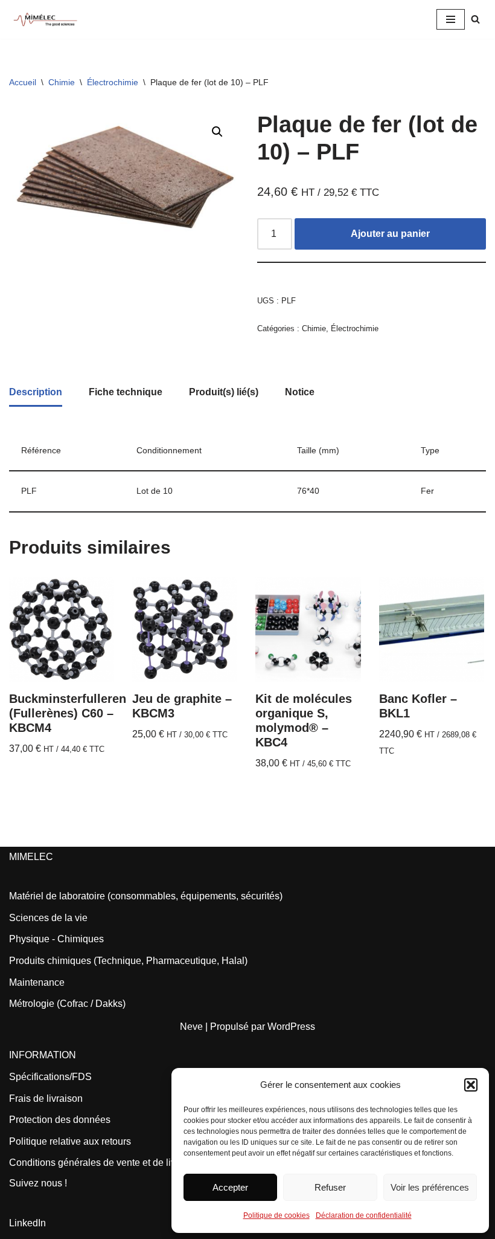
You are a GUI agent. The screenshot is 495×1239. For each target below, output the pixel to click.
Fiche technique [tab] (125, 392)
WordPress (291, 1026)
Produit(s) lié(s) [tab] (223, 392)
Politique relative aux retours (70, 1141)
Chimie (61, 82)
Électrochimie (112, 82)
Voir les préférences (430, 1187)
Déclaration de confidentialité (364, 1215)
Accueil (22, 82)
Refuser (330, 1187)
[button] (471, 1085)
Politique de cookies (276, 1215)
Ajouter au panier (390, 233)
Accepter (230, 1187)
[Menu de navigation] (450, 19)
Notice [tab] (300, 392)
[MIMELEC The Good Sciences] (45, 19)
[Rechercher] (475, 19)
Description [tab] (35, 392)
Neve (191, 1026)
